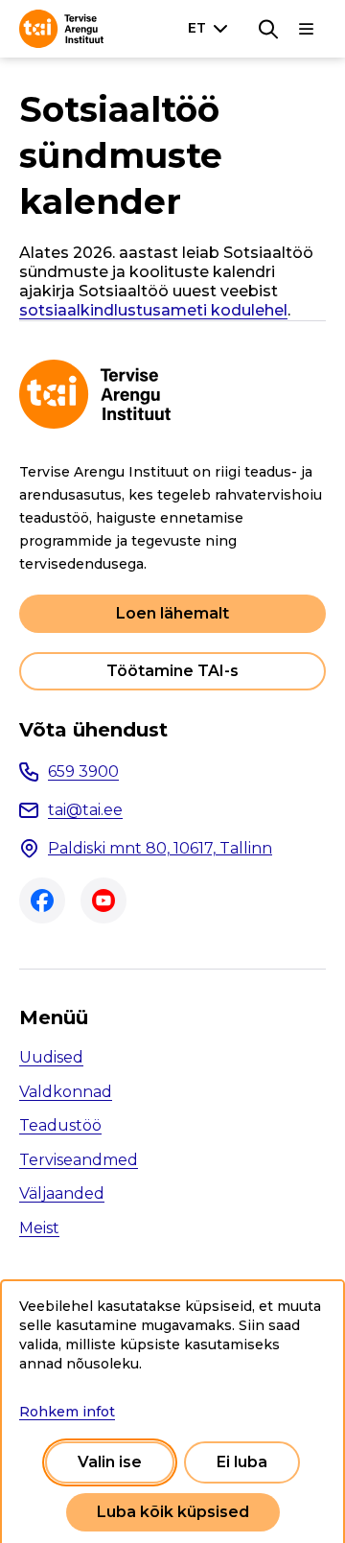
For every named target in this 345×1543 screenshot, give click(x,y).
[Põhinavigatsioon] (307, 29)
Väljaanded (61, 1193)
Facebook (42, 900)
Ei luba (242, 1462)
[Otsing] (268, 29)
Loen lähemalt (172, 613)
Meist (39, 1228)
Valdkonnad (65, 1092)
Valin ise (110, 1462)
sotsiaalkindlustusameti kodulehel (153, 310)
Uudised (51, 1057)
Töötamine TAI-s (172, 671)
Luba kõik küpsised (173, 1512)
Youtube (103, 900)
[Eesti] (211, 27)
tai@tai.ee (85, 810)
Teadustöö (60, 1125)
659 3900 (83, 771)
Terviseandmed (78, 1160)
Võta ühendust (93, 729)
